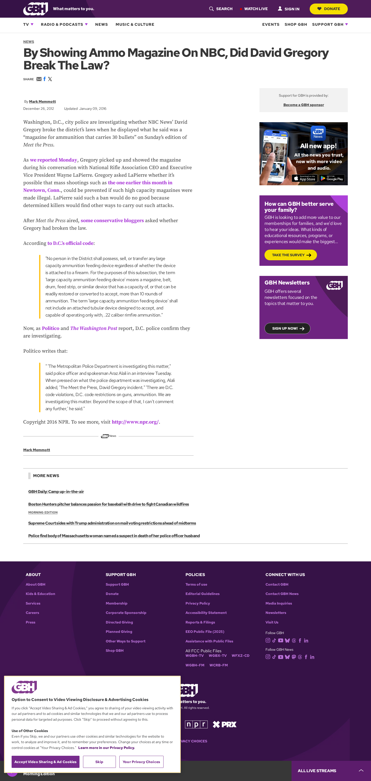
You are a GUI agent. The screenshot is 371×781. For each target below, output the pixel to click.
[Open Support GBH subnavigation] (346, 24)
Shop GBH (296, 24)
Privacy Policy (198, 603)
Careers (32, 613)
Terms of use (196, 584)
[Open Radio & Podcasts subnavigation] (86, 24)
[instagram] (268, 640)
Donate (332, 8)
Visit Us (272, 622)
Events (271, 24)
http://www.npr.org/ (135, 422)
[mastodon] (294, 656)
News (101, 24)
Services (33, 603)
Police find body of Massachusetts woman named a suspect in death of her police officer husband (114, 535)
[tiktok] (274, 640)
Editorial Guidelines (203, 594)
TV (26, 24)
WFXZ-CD (241, 656)
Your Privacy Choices (185, 741)
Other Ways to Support (125, 641)
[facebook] (300, 640)
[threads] (294, 640)
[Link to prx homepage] (224, 724)
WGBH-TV (195, 656)
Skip (99, 762)
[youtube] (280, 639)
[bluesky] (287, 640)
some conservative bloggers (112, 221)
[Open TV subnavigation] (32, 24)
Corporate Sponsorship (126, 613)
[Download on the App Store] (305, 178)
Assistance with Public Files (209, 641)
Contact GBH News (282, 594)
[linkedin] (306, 640)
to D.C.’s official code (70, 243)
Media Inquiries (279, 603)
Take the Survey (288, 255)
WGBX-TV (218, 656)
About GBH (35, 584)
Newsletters (276, 613)
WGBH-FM (195, 665)
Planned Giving (119, 632)
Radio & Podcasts (62, 24)
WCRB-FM (218, 665)
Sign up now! (285, 328)
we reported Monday (53, 160)
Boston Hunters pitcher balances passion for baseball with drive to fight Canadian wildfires (108, 504)
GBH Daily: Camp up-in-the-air (56, 491)
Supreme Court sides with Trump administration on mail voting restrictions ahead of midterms (112, 523)
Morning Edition (43, 512)
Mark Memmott (42, 101)
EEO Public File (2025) (205, 632)
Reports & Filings (200, 622)
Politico (50, 328)
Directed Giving (119, 622)
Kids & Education (40, 594)
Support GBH (327, 24)
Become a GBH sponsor (303, 104)
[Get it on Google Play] (332, 178)
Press (30, 622)
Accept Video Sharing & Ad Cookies (45, 762)
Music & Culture (135, 24)
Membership (116, 603)
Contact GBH (277, 584)
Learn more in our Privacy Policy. (106, 747)
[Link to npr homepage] (196, 724)
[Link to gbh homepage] (35, 8)
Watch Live (256, 8)
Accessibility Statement (206, 613)
